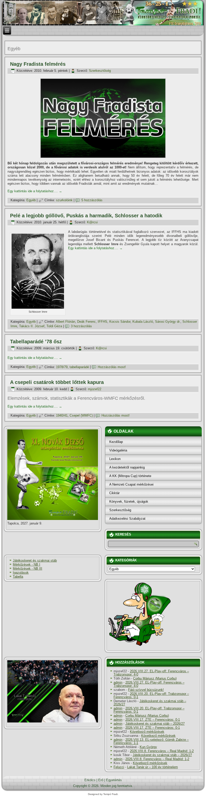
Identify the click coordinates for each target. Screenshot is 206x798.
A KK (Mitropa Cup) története (130, 476)
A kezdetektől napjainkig (127, 467)
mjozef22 (94, 389)
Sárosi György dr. (167, 321)
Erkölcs (89, 780)
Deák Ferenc (86, 321)
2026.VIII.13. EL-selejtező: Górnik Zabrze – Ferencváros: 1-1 (151, 741)
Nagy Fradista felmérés (38, 64)
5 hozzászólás (91, 200)
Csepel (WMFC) (81, 415)
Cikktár (114, 493)
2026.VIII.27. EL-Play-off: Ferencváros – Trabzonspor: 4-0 (151, 672)
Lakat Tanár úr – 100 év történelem (152, 767)
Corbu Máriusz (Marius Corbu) (155, 678)
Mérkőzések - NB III (27, 568)
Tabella (18, 576)
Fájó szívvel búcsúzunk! (146, 690)
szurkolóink (64, 200)
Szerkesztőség (100, 71)
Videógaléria (118, 450)
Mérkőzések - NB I (26, 564)
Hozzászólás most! (112, 367)
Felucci (119, 767)
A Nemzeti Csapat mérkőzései (131, 484)
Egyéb (31, 200)
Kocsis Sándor (119, 321)
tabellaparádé (79, 367)
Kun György (148, 747)
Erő (100, 780)
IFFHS (102, 321)
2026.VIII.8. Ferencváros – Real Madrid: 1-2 (162, 751)
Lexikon (115, 459)
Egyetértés (114, 780)
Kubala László (142, 321)
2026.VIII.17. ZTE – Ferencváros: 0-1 (152, 719)
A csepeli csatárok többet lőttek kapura (57, 382)
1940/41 (62, 415)
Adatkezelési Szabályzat (127, 518)
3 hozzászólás (81, 326)
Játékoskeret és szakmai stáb (35, 560)
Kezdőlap (116, 442)
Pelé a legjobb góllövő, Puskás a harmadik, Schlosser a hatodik (86, 215)
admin (118, 682)
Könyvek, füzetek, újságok (128, 501)
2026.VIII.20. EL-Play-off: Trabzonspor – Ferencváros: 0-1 (151, 695)
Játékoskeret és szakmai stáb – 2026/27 (150, 702)
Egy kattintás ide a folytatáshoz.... (35, 191)
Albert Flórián (65, 321)
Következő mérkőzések (147, 732)
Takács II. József (31, 326)
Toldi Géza (54, 326)
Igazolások (21, 572)
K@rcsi (92, 222)
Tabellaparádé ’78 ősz (36, 341)
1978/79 (62, 367)
